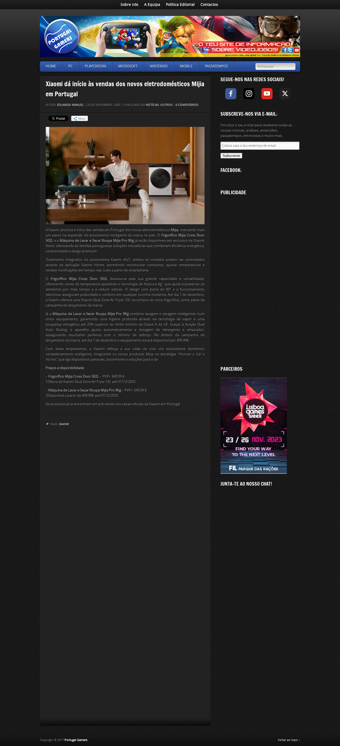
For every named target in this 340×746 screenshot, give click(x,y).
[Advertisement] (260, 280)
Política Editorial (180, 4)
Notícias (152, 105)
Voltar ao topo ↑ (289, 740)
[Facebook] (230, 93)
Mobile (186, 66)
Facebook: (231, 170)
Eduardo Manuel (70, 105)
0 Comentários (187, 105)
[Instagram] (248, 93)
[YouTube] (267, 93)
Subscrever (231, 156)
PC (70, 66)
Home (51, 66)
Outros (166, 105)
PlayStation (95, 66)
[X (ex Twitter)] (285, 93)
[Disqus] (125, 500)
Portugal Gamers (76, 740)
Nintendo (159, 66)
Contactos (209, 4)
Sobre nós (129, 4)
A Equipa (152, 4)
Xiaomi (64, 424)
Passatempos (216, 66)
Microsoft (128, 66)
